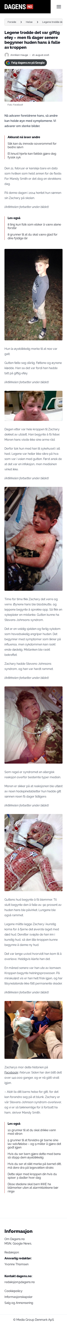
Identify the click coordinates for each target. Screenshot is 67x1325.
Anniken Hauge (19, 55)
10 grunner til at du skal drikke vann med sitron (32, 1131)
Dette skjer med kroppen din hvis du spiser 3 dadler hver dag (32, 1175)
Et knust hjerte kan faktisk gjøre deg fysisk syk (32, 155)
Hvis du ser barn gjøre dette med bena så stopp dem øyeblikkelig (34, 1155)
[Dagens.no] (27, 6)
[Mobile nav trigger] (59, 6)
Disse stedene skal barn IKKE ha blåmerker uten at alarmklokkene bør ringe (33, 1187)
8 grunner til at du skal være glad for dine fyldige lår (33, 236)
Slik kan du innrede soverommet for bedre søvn (32, 145)
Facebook (11, 1072)
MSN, (8, 1243)
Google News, (22, 1243)
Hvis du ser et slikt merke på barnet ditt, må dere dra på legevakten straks (35, 1165)
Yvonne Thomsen (16, 1264)
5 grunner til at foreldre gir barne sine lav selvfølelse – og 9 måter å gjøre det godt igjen (34, 1143)
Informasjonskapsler (18, 1297)
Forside (12, 22)
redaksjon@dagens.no (19, 1282)
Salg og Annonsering (18, 1303)
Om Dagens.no (14, 1239)
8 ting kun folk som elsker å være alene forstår (34, 226)
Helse (29, 22)
